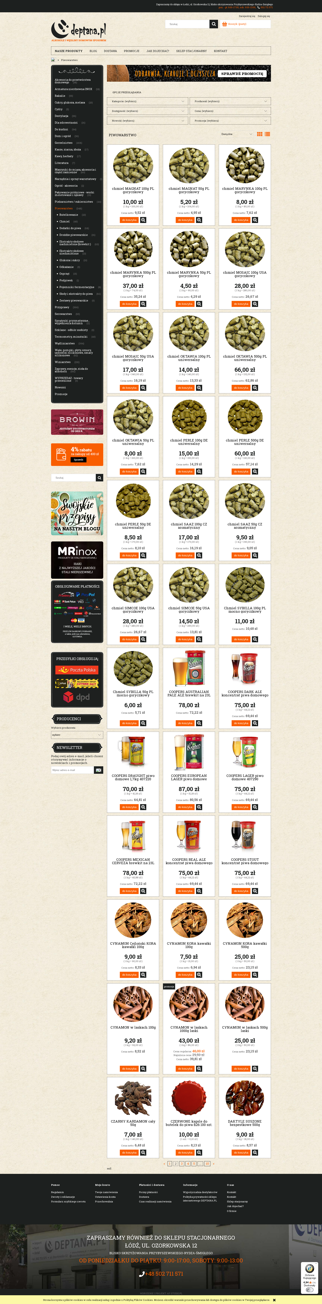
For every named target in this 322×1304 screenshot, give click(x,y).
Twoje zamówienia (106, 1192)
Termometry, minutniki (71, 336)
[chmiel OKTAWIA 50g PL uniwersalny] (133, 417)
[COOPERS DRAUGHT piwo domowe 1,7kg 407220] (133, 752)
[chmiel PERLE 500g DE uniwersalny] (244, 417)
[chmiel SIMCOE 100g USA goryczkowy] (133, 584)
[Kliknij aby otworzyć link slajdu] (77, 560)
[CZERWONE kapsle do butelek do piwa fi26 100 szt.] (188, 1098)
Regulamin (57, 1192)
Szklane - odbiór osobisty (71, 330)
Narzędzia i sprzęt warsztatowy (75, 179)
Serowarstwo (63, 314)
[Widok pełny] (267, 134)
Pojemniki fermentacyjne (76, 287)
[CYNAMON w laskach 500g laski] (244, 1004)
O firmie (231, 1211)
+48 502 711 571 (164, 1273)
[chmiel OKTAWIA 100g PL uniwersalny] (188, 333)
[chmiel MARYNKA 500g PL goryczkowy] (133, 249)
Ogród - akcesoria (66, 185)
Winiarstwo (63, 362)
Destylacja (61, 116)
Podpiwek (66, 280)
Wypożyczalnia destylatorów (200, 1192)
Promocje (61, 394)
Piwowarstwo (64, 208)
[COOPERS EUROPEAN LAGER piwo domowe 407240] (188, 752)
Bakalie (60, 96)
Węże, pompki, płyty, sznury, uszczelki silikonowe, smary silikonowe (74, 352)
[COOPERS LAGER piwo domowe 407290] (244, 752)
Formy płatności (148, 1192)
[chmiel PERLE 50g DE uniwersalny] (133, 501)
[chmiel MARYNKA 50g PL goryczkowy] (188, 249)
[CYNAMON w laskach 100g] (133, 1004)
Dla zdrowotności (66, 122)
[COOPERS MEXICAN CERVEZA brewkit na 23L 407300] (133, 836)
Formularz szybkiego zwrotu (68, 1201)
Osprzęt (64, 273)
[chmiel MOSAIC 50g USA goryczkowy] (133, 333)
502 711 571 (267, 7)
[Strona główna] (78, 30)
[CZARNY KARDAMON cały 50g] (133, 1098)
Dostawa (144, 1196)
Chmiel (64, 221)
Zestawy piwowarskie (73, 300)
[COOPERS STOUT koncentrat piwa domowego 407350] (244, 836)
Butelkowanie (68, 214)
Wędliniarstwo (65, 343)
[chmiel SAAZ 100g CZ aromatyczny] (188, 501)
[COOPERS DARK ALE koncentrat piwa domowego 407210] (244, 668)
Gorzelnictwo (63, 142)
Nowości (60, 387)
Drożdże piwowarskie (73, 235)
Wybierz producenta (63, 727)
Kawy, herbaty (64, 156)
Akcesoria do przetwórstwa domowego (73, 81)
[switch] (309, 1290)
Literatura (61, 163)
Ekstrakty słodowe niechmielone (71, 252)
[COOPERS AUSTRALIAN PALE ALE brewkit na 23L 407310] (188, 668)
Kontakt (231, 1192)
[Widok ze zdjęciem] (259, 134)
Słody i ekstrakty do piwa (76, 294)
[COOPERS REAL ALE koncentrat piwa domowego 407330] (188, 836)
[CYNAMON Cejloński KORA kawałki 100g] (133, 920)
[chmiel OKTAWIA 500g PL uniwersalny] (244, 333)
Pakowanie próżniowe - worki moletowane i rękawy (74, 194)
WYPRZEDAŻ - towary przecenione (69, 379)
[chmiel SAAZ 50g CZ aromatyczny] (244, 501)
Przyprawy (62, 307)
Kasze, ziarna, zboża (68, 149)
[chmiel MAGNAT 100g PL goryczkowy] (133, 165)
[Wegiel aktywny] (189, 73)
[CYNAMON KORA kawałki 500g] (244, 920)
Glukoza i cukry (69, 260)
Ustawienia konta (105, 1196)
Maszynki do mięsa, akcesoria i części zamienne (75, 171)
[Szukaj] (213, 24)
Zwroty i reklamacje (63, 1196)
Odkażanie (66, 267)
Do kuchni (61, 129)
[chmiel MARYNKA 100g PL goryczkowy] (244, 165)
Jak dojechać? (235, 1206)
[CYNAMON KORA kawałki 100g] (188, 920)
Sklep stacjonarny (237, 1201)
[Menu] (316, 1264)
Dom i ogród (63, 136)
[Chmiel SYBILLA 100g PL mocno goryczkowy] (244, 584)
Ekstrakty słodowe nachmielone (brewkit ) (75, 243)
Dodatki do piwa (70, 228)
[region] (77, 560)
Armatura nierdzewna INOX (73, 89)
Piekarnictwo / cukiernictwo (74, 201)
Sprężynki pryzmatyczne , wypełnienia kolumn (72, 322)
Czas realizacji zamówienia (155, 1201)
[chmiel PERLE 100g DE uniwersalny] (188, 417)
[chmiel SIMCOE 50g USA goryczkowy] (188, 584)
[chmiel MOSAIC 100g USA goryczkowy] (244, 249)
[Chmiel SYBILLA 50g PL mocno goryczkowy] (133, 668)
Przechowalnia (104, 1201)
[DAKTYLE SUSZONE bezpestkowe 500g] (244, 1098)
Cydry (58, 109)
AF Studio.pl (174, 1293)
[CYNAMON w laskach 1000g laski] (188, 1004)
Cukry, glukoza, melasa (70, 102)
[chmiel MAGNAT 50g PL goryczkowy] (188, 165)
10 (207, 1164)
